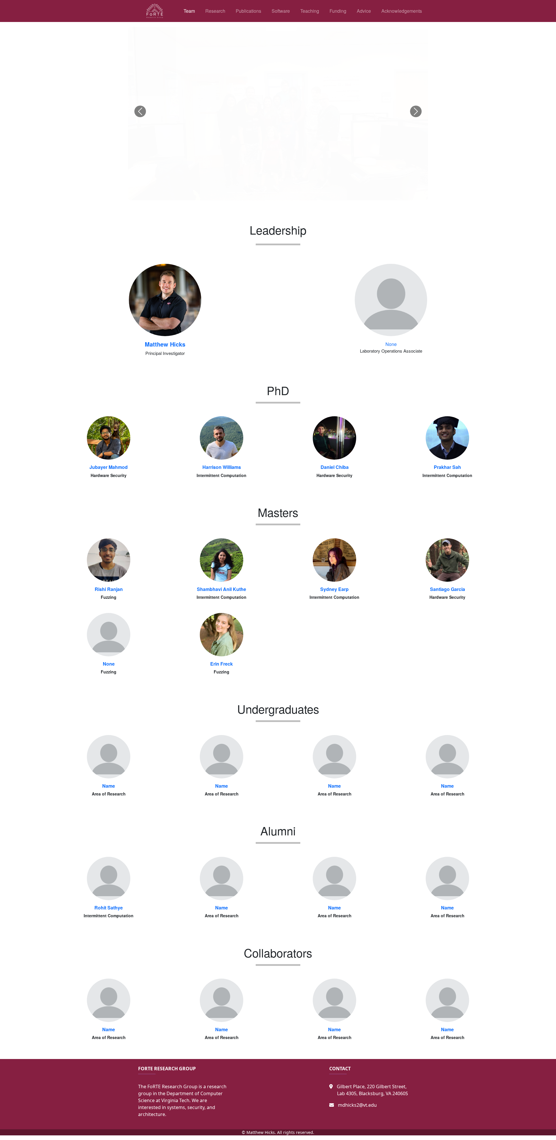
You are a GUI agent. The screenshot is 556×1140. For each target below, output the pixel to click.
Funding (338, 11)
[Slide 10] (325, 192)
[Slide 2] (241, 192)
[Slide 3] (252, 192)
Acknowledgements (401, 11)
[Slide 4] (262, 192)
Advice (364, 11)
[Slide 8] (304, 192)
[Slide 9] (314, 192)
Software (281, 11)
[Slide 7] (293, 192)
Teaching (309, 11)
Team (189, 11)
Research (215, 11)
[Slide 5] (272, 192)
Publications (248, 11)
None (391, 344)
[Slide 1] (231, 192)
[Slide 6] (283, 192)
